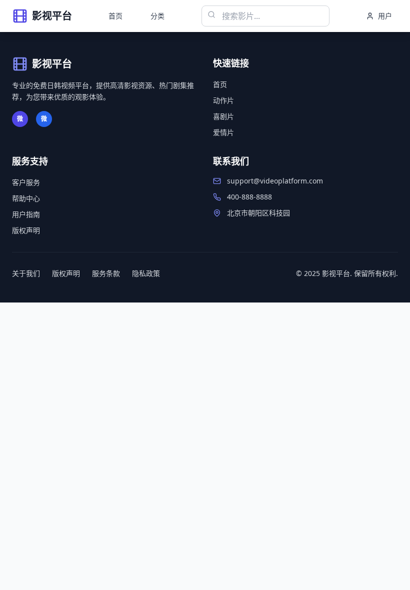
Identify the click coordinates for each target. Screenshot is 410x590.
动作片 (223, 100)
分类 (157, 15)
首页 (115, 15)
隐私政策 (146, 273)
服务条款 (106, 273)
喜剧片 (223, 116)
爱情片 (223, 132)
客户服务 (26, 182)
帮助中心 (26, 198)
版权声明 (26, 230)
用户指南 (26, 214)
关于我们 (26, 273)
